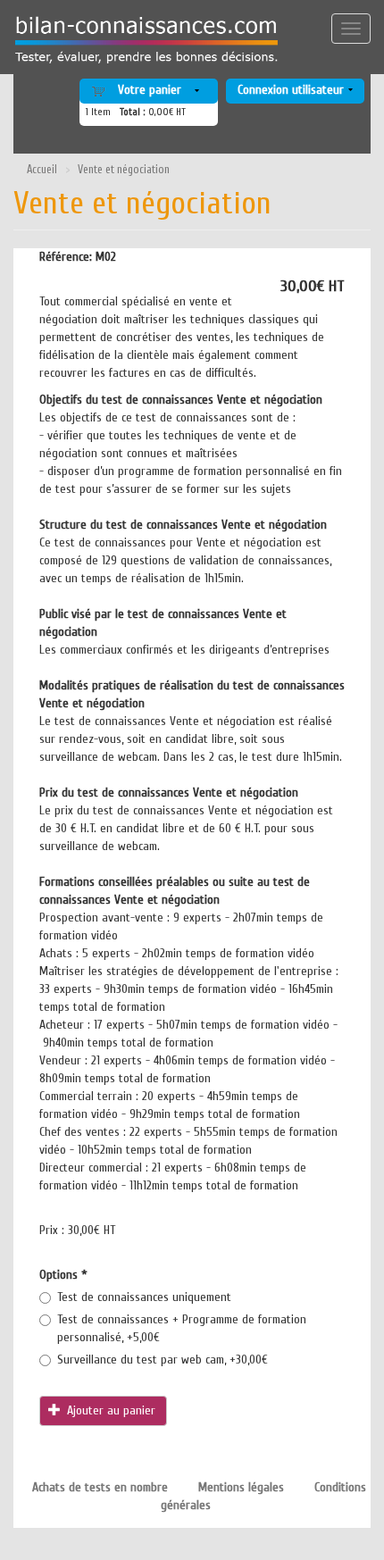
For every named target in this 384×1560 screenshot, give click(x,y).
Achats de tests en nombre (100, 1487)
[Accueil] (140, 40)
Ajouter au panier (109, 1410)
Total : (133, 112)
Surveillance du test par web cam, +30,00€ (162, 1359)
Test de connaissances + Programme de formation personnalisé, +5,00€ (181, 1328)
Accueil (42, 169)
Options (63, 1274)
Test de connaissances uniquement (144, 1297)
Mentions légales (241, 1487)
